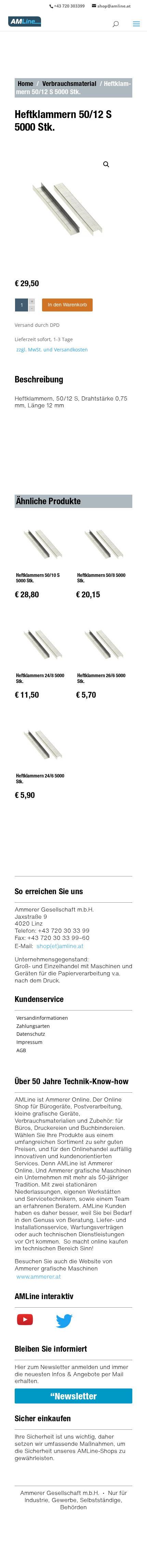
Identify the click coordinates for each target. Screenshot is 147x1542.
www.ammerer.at (38, 1276)
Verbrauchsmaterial (69, 83)
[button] (108, 166)
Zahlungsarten (33, 1026)
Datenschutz (30, 1034)
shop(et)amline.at (60, 946)
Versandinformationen (42, 1018)
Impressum (29, 1042)
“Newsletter (73, 1396)
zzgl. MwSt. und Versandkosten (52, 349)
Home (25, 83)
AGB (21, 1050)
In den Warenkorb (67, 304)
